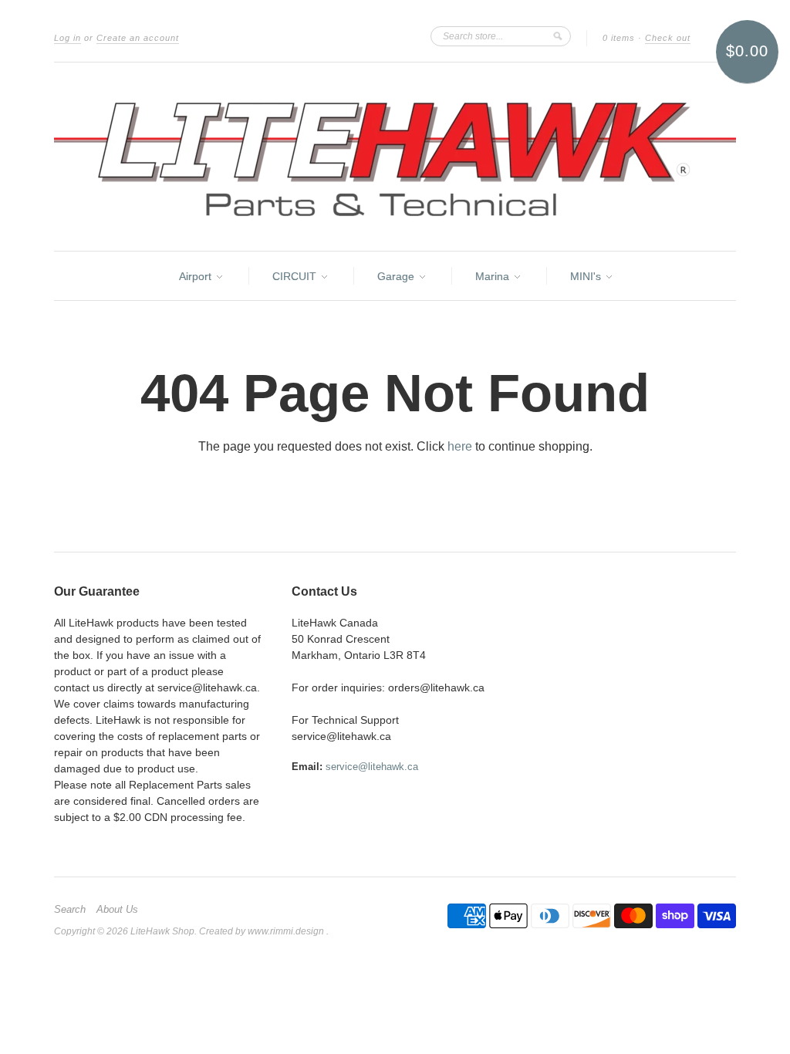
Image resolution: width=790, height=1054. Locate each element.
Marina (493, 276)
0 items (619, 37)
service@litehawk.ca (372, 766)
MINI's (587, 276)
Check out (667, 37)
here (459, 446)
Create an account (137, 37)
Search (70, 909)
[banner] (395, 156)
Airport (196, 276)
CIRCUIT (295, 276)
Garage (397, 276)
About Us (117, 909)
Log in (67, 37)
